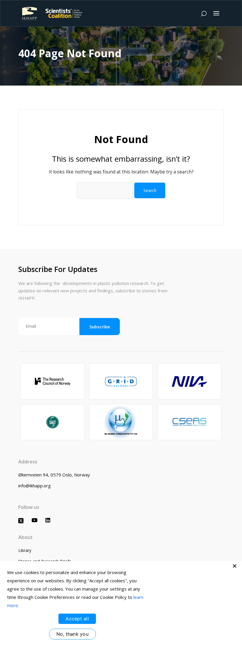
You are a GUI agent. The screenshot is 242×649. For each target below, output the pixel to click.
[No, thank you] (235, 566)
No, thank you (72, 634)
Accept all (77, 619)
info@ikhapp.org (34, 486)
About (25, 537)
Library (24, 550)
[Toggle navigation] (216, 13)
